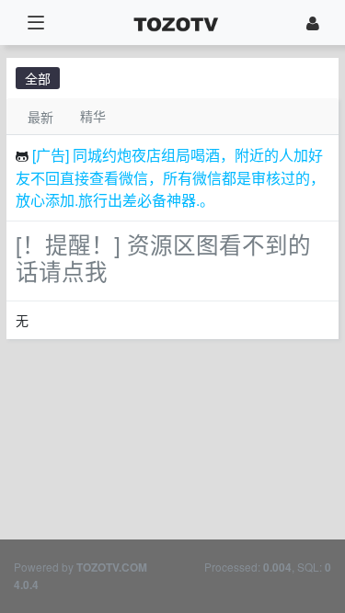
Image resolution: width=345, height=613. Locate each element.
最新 (40, 117)
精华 (93, 116)
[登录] (312, 22)
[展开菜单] (35, 22)
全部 (38, 78)
